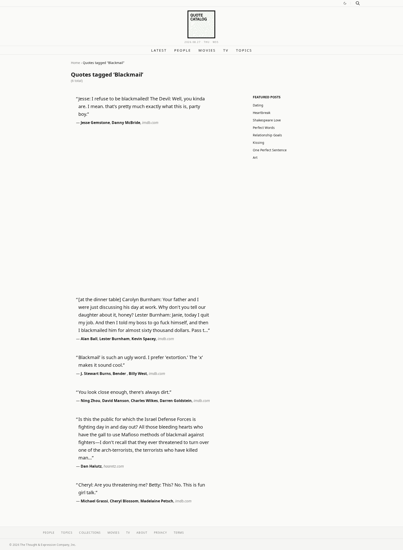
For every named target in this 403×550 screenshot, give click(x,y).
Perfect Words (264, 127)
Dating (258, 105)
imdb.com (150, 122)
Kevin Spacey (144, 338)
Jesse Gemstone (95, 122)
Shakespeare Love (267, 120)
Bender (120, 373)
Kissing (258, 142)
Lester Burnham (114, 338)
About (141, 533)
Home (75, 62)
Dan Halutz (91, 466)
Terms (179, 533)
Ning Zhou (90, 400)
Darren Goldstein (176, 400)
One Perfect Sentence (270, 150)
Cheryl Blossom (124, 501)
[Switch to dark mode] (345, 3)
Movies (207, 50)
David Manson (115, 400)
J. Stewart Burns (96, 373)
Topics (244, 50)
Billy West (138, 373)
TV (226, 50)
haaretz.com (114, 466)
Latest (159, 50)
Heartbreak (261, 112)
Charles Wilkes (144, 400)
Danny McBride (126, 122)
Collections (90, 533)
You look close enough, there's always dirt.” (124, 392)
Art (255, 157)
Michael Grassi (94, 501)
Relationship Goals (267, 135)
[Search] (357, 3)
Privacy (160, 533)
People (182, 50)
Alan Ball (89, 338)
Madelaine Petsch (156, 501)
